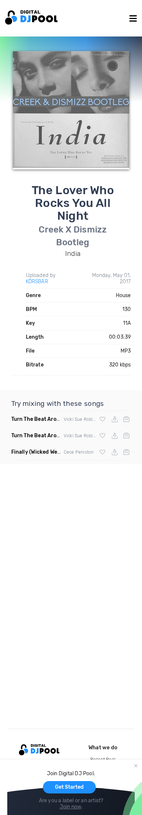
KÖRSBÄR (37, 281)
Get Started (69, 787)
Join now (70, 807)
